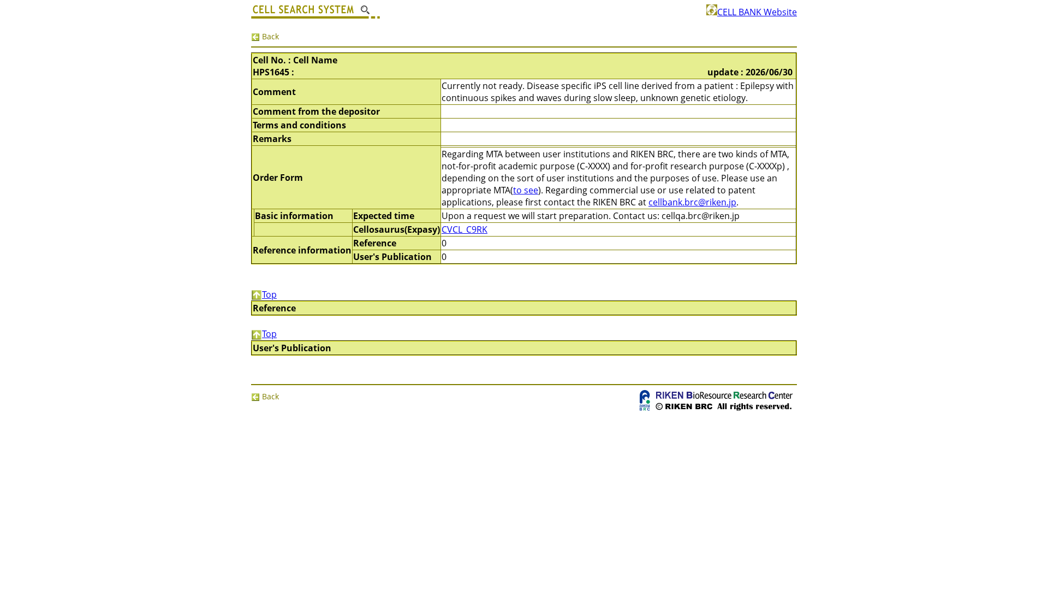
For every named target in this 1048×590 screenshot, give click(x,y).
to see (525, 190)
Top (269, 294)
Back (269, 36)
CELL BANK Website (757, 12)
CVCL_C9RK (464, 229)
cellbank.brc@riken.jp (692, 202)
